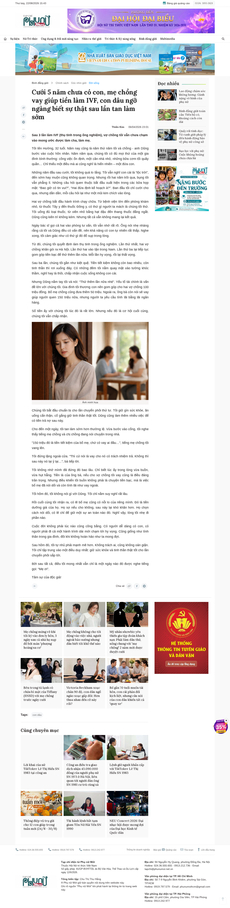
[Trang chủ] (5, 39)
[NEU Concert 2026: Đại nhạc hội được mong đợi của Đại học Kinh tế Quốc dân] (127, 803)
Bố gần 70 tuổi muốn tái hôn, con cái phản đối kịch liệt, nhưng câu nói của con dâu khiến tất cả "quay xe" (127, 696)
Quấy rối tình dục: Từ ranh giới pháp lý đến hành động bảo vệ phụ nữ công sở (192, 136)
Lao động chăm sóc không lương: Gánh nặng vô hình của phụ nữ (192, 96)
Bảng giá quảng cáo (178, 3)
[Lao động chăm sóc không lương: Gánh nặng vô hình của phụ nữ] (167, 95)
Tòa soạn (188, 850)
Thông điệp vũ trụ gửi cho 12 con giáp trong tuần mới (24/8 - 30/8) (40, 825)
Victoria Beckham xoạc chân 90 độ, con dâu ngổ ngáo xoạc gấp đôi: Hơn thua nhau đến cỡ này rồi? (83, 696)
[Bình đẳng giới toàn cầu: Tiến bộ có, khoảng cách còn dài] (167, 115)
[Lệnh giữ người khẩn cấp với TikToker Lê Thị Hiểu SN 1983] (127, 747)
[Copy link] (23, 108)
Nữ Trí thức (30, 38)
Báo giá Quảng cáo (164, 850)
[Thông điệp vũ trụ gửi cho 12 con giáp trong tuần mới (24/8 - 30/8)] (41, 803)
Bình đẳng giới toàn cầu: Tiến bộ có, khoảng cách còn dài (192, 116)
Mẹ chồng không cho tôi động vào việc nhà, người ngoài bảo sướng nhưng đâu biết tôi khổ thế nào (83, 638)
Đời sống (94, 82)
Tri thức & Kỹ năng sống (120, 38)
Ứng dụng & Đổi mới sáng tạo (59, 38)
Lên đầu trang (208, 850)
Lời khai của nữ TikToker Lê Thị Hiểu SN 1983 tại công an (41, 769)
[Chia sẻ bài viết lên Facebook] (23, 115)
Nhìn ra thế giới (91, 38)
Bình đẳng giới (148, 38)
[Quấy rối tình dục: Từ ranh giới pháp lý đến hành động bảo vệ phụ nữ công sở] (167, 135)
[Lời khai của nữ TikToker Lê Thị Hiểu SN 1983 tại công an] (41, 747)
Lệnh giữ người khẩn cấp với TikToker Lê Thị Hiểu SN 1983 (127, 769)
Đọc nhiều (168, 83)
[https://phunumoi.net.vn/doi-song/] (23, 136)
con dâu (37, 714)
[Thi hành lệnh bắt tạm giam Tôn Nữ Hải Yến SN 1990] (84, 803)
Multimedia (167, 38)
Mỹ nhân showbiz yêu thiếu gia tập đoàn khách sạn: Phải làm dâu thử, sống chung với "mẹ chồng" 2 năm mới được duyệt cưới (127, 642)
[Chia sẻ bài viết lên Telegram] (23, 122)
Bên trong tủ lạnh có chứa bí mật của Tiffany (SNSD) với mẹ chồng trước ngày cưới (40, 694)
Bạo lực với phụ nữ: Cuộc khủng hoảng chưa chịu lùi (191, 154)
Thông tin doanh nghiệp (138, 849)
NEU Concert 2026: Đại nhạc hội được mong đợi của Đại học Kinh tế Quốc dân (127, 827)
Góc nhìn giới (78, 82)
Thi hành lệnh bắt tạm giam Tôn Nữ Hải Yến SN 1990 (83, 825)
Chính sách (62, 82)
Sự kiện (14, 38)
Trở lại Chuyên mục (35, 586)
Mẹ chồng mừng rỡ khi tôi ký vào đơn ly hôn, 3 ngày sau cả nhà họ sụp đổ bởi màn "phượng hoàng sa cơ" (40, 640)
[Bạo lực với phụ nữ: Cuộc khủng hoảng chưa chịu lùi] (167, 155)
